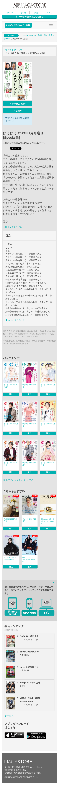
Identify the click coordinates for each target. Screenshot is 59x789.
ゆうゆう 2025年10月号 (47, 464)
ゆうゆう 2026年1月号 (48, 425)
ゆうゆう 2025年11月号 (29, 464)
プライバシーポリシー (35, 767)
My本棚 (23, 13)
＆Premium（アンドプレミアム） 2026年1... (47, 521)
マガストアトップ (13, 50)
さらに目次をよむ (16, 320)
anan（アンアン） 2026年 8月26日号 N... (28, 559)
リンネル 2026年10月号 (29, 520)
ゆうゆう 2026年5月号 (29, 386)
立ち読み (17, 110)
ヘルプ (50, 13)
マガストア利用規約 (13, 767)
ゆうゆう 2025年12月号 (10, 464)
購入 (11, 394)
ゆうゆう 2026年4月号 (48, 386)
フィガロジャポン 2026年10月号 (10, 558)
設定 (36, 13)
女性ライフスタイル (12, 227)
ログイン (9, 13)
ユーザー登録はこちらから (31, 16)
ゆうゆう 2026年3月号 (11, 425)
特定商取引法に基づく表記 (15, 770)
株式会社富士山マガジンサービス (27, 773)
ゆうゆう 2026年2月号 (29, 425)
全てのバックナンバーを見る (19, 480)
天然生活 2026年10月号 (10, 520)
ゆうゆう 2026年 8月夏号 (10, 386)
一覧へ (10, 715)
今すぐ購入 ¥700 (18, 104)
